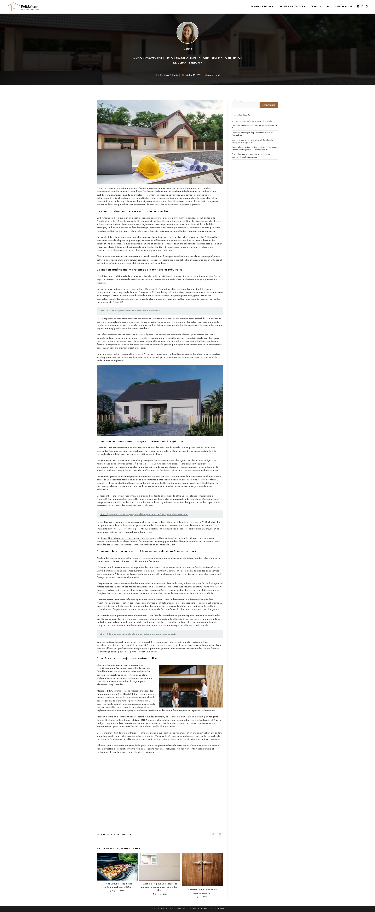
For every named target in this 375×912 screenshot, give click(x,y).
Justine (187, 49)
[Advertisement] (160, 791)
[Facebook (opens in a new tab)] (358, 6)
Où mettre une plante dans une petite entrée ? (252, 121)
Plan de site (217, 909)
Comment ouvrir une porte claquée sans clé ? (202, 891)
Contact (182, 909)
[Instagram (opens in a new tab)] (366, 6)
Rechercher (237, 101)
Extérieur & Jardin (169, 75)
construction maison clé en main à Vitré (128, 354)
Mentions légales (199, 909)
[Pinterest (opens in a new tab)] (362, 6)
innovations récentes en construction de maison (126, 538)
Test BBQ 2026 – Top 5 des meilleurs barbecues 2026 (117, 885)
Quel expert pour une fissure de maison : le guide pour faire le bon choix (159, 887)
